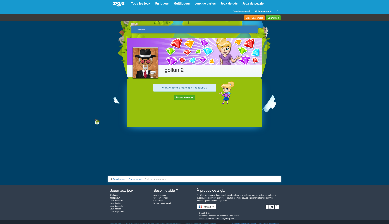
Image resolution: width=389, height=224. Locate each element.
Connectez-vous (184, 97)
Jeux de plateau (117, 211)
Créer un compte (254, 17)
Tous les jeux (140, 3)
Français (207, 206)
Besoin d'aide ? (165, 190)
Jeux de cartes (205, 3)
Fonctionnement (241, 10)
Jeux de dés (229, 3)
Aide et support (160, 195)
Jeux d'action (115, 208)
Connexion (273, 17)
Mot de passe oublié (162, 203)
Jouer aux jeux (122, 190)
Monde (141, 29)
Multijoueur (182, 3)
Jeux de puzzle (253, 3)
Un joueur (162, 3)
